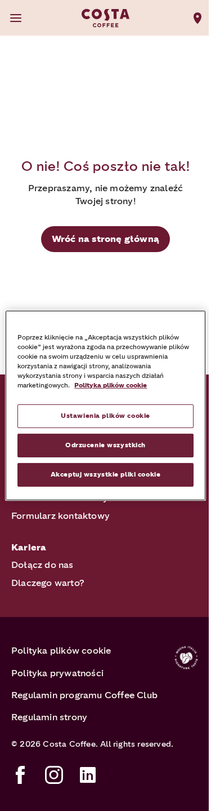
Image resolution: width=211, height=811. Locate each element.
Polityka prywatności (57, 673)
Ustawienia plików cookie (105, 416)
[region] (105, 405)
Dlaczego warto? (47, 583)
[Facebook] (20, 775)
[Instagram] (54, 775)
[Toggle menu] (16, 18)
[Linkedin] (88, 775)
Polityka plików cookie (61, 650)
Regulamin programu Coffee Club (84, 695)
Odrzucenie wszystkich (105, 445)
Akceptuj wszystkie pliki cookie (106, 474)
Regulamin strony (49, 717)
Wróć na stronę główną (105, 238)
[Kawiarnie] (197, 18)
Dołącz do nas (42, 564)
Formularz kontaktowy (60, 515)
